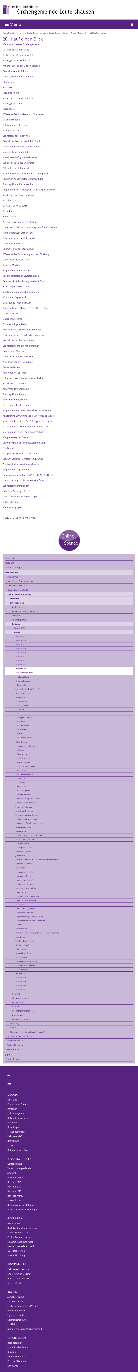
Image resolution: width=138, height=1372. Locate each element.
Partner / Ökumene (17, 1361)
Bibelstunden (9, 448)
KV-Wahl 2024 (14, 1200)
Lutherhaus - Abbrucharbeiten (18, 356)
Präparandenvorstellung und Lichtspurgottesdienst (29, 189)
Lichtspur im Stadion (13, 351)
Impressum (13, 1145)
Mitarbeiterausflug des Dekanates (20, 157)
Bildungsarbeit (14, 1342)
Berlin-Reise (9, 108)
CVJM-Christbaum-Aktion (25, 965)
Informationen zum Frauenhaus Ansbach (23, 431)
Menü (14, 24)
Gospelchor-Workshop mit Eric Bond (21, 141)
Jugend (8, 1054)
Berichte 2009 (20, 981)
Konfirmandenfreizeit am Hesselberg (30, 920)
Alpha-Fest (19, 709)
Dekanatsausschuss (17, 1118)
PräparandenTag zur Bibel (16, 469)
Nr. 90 (50, 475)
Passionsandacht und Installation (28, 896)
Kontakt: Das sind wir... (22, 1019)
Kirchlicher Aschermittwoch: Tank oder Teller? (26, 426)
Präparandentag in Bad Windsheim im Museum (27, 410)
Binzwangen (12, 577)
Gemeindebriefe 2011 (23, 953)
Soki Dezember (21, 701)
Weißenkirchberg (15, 1045)
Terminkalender (15, 1301)
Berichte (66, 33)
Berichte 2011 (21, 668)
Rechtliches (13, 1140)
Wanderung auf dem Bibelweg (27, 815)
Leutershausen (55, 33)
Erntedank (19, 750)
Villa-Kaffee (19, 734)
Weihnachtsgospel (12, 507)
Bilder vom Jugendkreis (14, 324)
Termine (16, 615)
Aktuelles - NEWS (15, 1296)
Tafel (17, 713)
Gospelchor (20, 868)
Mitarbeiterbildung (17, 1319)
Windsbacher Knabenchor (25, 941)
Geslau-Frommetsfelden (18, 590)
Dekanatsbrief (14, 1136)
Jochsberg (14, 1023)
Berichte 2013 (20, 660)
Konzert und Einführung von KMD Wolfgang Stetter (29, 415)
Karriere (14, 1027)
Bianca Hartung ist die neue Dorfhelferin (23, 480)
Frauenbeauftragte (17, 1131)
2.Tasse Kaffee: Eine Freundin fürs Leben (23, 114)
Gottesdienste (18, 607)
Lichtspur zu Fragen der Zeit (17, 302)
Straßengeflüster (22, 677)
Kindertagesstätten (20, 998)
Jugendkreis (20, 855)
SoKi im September (23, 758)
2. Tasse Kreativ (21, 969)
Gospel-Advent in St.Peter (16, 71)
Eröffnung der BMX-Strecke (16, 286)
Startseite (10, 558)
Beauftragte (13, 1127)
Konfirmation (20, 892)
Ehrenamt (12, 1122)
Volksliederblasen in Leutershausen (21, 275)
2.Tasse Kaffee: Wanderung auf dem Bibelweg (26, 254)
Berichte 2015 (20, 652)
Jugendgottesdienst (17, 1315)
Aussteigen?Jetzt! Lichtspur (26, 961)
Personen (12, 1108)
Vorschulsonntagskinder (15, 399)
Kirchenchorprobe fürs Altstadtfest (20, 221)
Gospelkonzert (21, 973)
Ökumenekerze (10, 81)
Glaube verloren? (22, 945)
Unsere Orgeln (14, 1283)
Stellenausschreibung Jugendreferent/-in (28, 1032)
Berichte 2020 (19, 628)
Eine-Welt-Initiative (16, 1356)
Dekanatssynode (11, 119)
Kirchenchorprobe (22, 790)
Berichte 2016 (20, 648)
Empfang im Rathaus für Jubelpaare (21, 464)
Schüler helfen (21, 685)
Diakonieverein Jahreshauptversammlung (24, 442)
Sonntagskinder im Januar (16, 485)
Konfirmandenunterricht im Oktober (21, 146)
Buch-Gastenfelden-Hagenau (20, 581)
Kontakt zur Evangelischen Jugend (24, 1328)
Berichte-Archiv (15, 1195)
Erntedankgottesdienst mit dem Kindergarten (26, 173)
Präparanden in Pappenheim (17, 270)
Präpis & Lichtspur (22, 762)
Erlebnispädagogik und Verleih (22, 1306)
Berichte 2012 (20, 664)
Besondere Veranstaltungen (21, 1204)
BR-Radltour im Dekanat (15, 205)
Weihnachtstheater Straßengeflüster (21, 44)
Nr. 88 (36, 475)
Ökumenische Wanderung (25, 766)
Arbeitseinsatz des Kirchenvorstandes (22, 329)
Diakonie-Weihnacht (23, 693)
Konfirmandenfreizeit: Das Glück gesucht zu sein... (28, 421)
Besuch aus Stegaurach (24, 811)
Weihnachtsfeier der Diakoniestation (21, 65)
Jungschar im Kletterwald (25, 803)
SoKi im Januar (21, 957)
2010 (21, 518)
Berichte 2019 (20, 636)
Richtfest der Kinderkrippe (16, 405)
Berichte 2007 (20, 990)
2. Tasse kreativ (10, 501)
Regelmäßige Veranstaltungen (22, 1209)
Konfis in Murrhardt (13, 265)
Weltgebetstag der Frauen (16, 437)
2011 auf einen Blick (24, 673)
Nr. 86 (22, 475)
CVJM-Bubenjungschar (24, 864)
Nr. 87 (29, 475)
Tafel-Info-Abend (11, 92)
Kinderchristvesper (23, 681)
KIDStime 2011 (10, 200)
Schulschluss (20, 786)
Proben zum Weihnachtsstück (18, 55)
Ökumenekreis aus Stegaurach (18, 248)
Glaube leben (12, 1059)
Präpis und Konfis (16, 1310)
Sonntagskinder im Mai (24, 872)
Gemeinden (21, 33)
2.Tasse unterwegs (22, 754)
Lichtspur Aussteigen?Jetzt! (16, 491)
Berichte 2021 (14, 1182)
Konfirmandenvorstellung (16, 388)
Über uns (12, 1099)
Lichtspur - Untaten (23, 843)
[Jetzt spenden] (69, 540)
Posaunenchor (21, 770)
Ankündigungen (19, 619)
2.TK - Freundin (21, 729)
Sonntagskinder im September (18, 184)
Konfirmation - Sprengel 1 (16, 372)
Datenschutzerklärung (18, 1150)
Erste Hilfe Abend (22, 725)
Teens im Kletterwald (13, 243)
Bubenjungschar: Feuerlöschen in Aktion (23, 335)
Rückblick (12, 1324)
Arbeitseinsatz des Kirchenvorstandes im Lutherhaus (36, 859)
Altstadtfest (8, 211)
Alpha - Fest (8, 87)
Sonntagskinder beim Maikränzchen (21, 345)
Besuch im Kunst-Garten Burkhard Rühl (23, 178)
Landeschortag (10, 313)
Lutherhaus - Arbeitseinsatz (26, 884)
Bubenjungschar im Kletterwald (19, 238)
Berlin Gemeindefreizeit (24, 774)
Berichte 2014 (20, 656)
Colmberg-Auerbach (16, 585)
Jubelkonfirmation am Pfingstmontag (21, 291)
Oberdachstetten (15, 1040)
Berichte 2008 (20, 985)
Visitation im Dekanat (13, 130)
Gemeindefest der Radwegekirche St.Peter (24, 281)
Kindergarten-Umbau (13, 103)
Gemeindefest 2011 (23, 827)
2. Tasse (18, 925)
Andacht (11, 1172)
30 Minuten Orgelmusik (14, 297)
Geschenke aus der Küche (16, 49)
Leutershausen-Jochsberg (37, 33)
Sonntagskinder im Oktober (17, 151)
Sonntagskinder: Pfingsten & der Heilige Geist (26, 308)
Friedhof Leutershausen (23, 1011)
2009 (27, 518)
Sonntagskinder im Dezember (18, 76)
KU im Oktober (21, 742)
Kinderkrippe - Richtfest (24, 912)
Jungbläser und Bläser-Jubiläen (18, 195)
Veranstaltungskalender (19, 1168)
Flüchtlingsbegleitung (18, 1347)
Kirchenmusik (18, 1002)
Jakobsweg (12, 1365)
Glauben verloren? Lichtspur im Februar (23, 458)
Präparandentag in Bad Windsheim (29, 916)
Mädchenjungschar (12, 318)
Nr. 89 (43, 475)
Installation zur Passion (14, 383)
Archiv (73, 33)
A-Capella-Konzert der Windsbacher (21, 453)
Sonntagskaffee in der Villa (16, 135)
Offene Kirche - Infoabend (16, 168)
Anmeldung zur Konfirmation (25, 611)
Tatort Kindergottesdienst (25, 888)
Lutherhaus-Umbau (23, 794)
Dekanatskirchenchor (18, 1269)
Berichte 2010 (20, 977)
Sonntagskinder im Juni (24, 847)
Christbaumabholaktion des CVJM (20, 496)
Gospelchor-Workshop (24, 738)
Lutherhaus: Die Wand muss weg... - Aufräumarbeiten (30, 227)
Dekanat (9, 562)
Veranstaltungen (13, 567)
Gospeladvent (21, 697)
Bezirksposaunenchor (18, 1278)
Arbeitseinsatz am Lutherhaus (18, 361)
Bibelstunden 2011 (22, 937)
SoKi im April (20, 904)
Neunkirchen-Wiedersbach (19, 1036)
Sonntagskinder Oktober (25, 746)
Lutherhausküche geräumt (16, 259)
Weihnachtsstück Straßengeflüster (29, 689)
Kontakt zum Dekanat (18, 1104)
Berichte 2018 (20, 640)
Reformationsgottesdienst (16, 125)
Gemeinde (16, 994)
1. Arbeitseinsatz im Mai (24, 880)
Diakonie (16, 1006)
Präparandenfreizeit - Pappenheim (29, 823)
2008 (33, 518)
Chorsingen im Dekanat (19, 1273)
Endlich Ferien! (10, 216)
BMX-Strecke (20, 831)
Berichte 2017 (20, 644)
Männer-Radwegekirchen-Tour (18, 232)
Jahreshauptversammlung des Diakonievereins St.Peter (37, 933)
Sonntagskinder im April (15, 394)
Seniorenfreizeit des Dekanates (18, 162)
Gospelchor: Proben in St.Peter (18, 340)
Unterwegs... (17, 1015)
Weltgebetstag (21, 929)
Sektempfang (20, 949)
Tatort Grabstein (11, 367)
